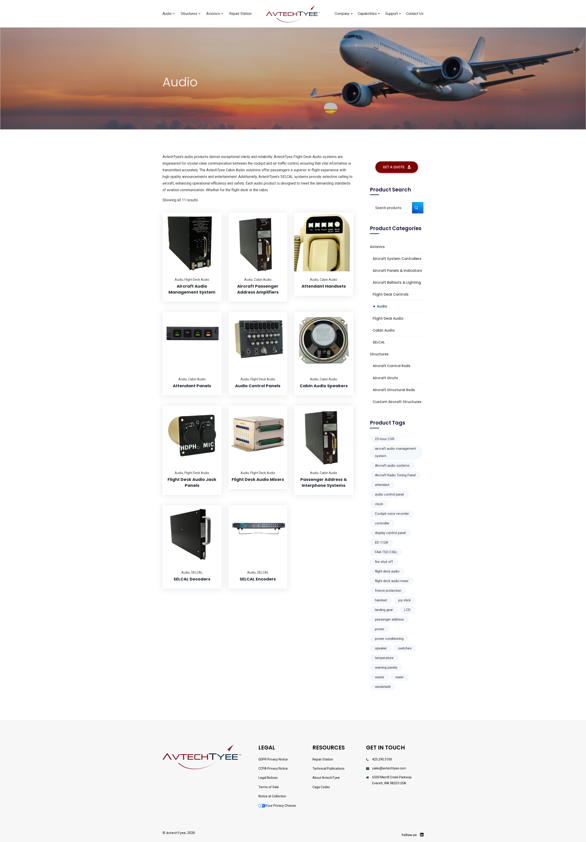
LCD (407, 610)
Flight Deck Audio (196, 279)
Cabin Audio (262, 279)
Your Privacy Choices (281, 805)
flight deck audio (387, 571)
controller (382, 523)
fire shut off (384, 562)
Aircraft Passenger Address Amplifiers (258, 289)
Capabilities (367, 13)
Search (417, 207)
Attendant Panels (192, 386)
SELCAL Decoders (192, 579)
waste (379, 677)
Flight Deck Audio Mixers (258, 479)
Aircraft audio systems (392, 465)
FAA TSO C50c (386, 552)
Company (342, 13)
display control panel (390, 533)
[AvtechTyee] (293, 13)
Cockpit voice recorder (392, 514)
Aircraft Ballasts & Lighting (397, 282)
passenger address (389, 619)
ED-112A (381, 542)
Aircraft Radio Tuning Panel (395, 475)
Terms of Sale (268, 787)
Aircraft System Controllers (397, 258)
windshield (383, 687)
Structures (189, 13)
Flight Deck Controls (391, 294)
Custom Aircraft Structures (397, 401)
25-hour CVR (384, 439)
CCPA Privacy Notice (273, 768)
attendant (382, 485)
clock (379, 504)
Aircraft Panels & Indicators (397, 270)
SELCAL (197, 572)
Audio (167, 13)
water (399, 677)
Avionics (213, 13)
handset (381, 600)
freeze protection (388, 591)
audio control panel (389, 494)
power (379, 629)
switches (405, 648)
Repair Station (240, 13)
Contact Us (414, 13)
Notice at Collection (272, 796)
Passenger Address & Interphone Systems (323, 482)
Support (391, 13)
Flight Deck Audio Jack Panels (192, 482)
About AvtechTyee (326, 777)
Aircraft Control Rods (391, 365)
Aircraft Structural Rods (394, 389)
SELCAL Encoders (258, 579)
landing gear (384, 610)
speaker (381, 648)
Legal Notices (268, 777)
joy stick (404, 600)
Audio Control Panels (257, 386)
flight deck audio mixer (392, 581)
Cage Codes (321, 787)
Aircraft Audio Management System (191, 289)
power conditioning (389, 639)
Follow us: (409, 835)
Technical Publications (328, 768)
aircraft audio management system (395, 452)
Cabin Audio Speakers (324, 386)
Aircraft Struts (385, 378)
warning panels (386, 667)
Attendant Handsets (323, 286)
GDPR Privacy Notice (273, 759)
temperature (384, 658)
